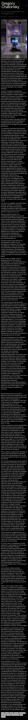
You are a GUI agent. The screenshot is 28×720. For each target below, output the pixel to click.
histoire (7, 713)
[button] (26, 5)
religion (8, 714)
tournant (3, 716)
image (3, 713)
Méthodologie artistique (13, 16)
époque (11, 713)
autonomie (4, 714)
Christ (21, 714)
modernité (16, 713)
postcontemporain (15, 714)
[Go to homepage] (11, 5)
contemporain (22, 713)
